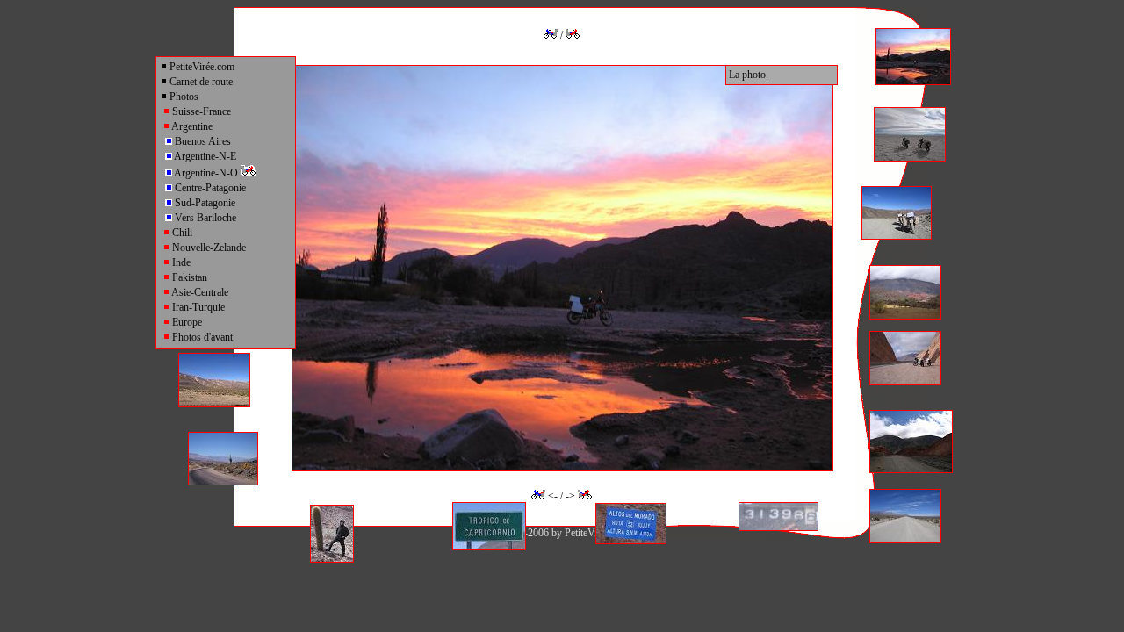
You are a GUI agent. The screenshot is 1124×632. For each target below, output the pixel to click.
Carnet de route (200, 81)
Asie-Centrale (198, 292)
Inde (180, 262)
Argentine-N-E (204, 156)
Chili (180, 232)
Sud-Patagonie (203, 203)
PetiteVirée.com (200, 67)
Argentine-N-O (206, 173)
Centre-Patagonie (209, 188)
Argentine (191, 126)
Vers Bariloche (204, 218)
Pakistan (188, 277)
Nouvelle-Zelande (207, 247)
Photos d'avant (201, 337)
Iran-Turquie (197, 307)
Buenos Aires (201, 141)
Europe (185, 322)
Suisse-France (200, 111)
